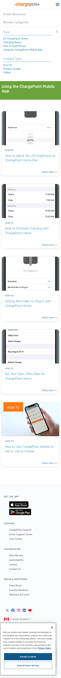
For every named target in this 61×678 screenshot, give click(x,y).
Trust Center (15, 538)
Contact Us (15, 569)
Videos (7, 72)
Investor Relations (18, 590)
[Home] (27, 4)
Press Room (15, 585)
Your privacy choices (28, 665)
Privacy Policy (44, 648)
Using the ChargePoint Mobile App (22, 49)
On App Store (18, 504)
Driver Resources (14, 14)
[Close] (52, 627)
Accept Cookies (28, 656)
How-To (7, 65)
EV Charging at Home (15, 38)
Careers (13, 564)
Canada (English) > (21, 619)
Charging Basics (12, 42)
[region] (28, 649)
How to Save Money (14, 46)
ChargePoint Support (20, 529)
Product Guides (12, 68)
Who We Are (16, 555)
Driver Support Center (20, 534)
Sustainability (16, 559)
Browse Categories (18, 22)
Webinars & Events (19, 594)
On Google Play (20, 512)
